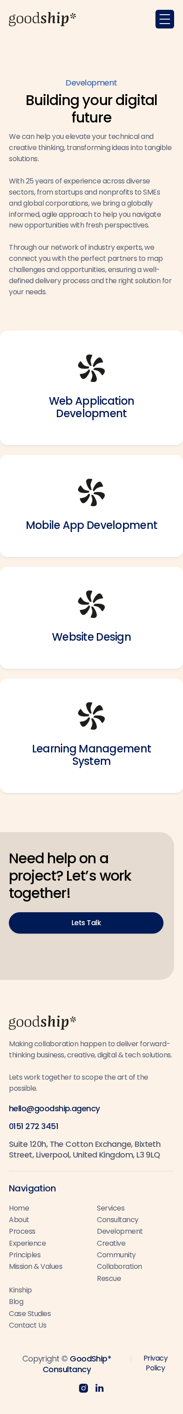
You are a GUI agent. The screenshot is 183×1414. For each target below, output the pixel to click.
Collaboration (119, 1266)
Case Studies (30, 1313)
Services (110, 1208)
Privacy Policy (155, 1363)
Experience (27, 1243)
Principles (24, 1255)
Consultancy (118, 1219)
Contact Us (27, 1325)
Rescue (109, 1278)
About (19, 1219)
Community (116, 1255)
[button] (164, 19)
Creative (111, 1243)
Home (19, 1208)
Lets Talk (86, 923)
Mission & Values (35, 1266)
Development (120, 1231)
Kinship (20, 1290)
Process (22, 1231)
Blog (16, 1301)
